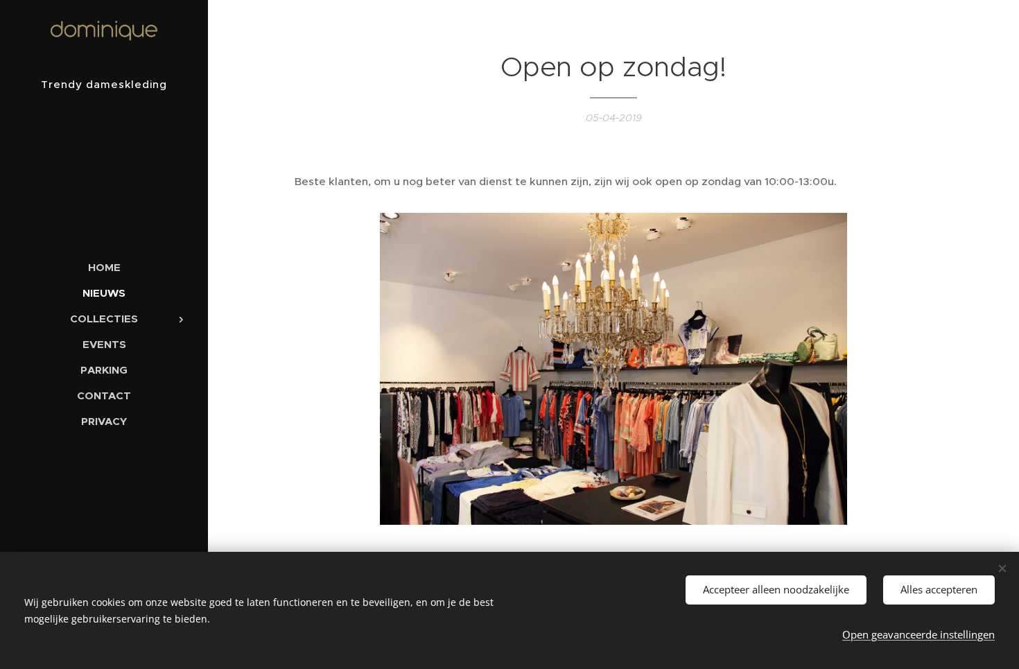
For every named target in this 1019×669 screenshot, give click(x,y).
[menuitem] (104, 267)
